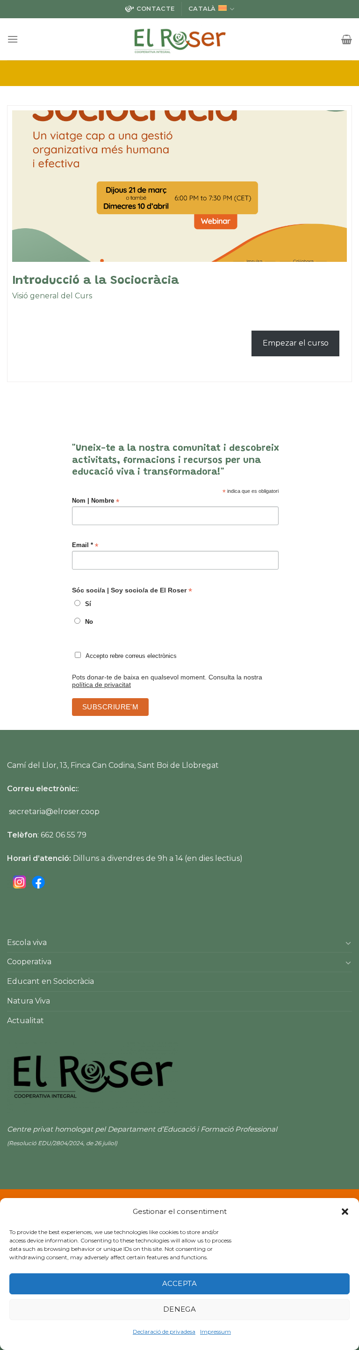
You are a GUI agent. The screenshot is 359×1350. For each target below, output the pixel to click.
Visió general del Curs (52, 295)
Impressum (215, 1331)
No (89, 622)
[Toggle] (348, 942)
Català (202, 8)
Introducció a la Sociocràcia (95, 281)
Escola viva (27, 942)
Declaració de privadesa (164, 1331)
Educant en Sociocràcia (50, 981)
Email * (85, 545)
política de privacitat (101, 684)
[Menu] (12, 39)
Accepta (179, 1283)
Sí (88, 604)
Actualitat (25, 1020)
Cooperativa (29, 961)
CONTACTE (155, 8)
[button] (345, 1211)
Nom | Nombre (95, 501)
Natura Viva (28, 1000)
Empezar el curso (296, 343)
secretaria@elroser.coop (54, 811)
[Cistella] (346, 39)
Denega (179, 1309)
